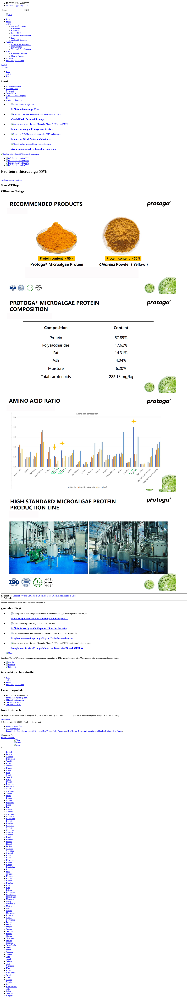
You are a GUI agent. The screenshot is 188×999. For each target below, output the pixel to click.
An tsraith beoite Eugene (21, 35)
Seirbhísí (9, 42)
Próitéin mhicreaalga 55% (25, 109)
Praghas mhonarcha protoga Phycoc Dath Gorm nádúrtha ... (43, 638)
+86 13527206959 (13, 705)
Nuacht (9, 51)
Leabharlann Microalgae (21, 44)
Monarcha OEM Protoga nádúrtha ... (31, 139)
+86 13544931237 (13, 702)
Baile (8, 19)
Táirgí (8, 24)
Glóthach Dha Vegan (113, 731)
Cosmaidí (15, 31)
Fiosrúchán (5, 720)
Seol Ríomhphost (8, 738)
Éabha (18, 743)
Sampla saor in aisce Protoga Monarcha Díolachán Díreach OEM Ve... (48, 648)
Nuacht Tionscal (17, 56)
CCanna (9, 58)
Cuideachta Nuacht (19, 54)
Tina (18, 740)
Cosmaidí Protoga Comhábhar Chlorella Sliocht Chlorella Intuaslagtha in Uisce (44, 596)
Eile (12, 38)
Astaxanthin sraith (18, 26)
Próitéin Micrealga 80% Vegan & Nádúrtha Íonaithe (39, 628)
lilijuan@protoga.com (15, 700)
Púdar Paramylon (59, 731)
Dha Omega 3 (73, 731)
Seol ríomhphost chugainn (11, 180)
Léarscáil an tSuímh (14, 726)
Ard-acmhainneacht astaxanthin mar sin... (33, 149)
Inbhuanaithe (16, 47)
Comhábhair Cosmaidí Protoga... (28, 119)
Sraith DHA (16, 33)
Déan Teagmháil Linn (15, 61)
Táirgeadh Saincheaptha (21, 49)
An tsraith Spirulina (19, 40)
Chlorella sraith (17, 28)
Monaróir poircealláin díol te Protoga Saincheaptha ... (39, 618)
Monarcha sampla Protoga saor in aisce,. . (33, 129)
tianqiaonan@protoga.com (16, 5)
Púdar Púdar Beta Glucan (16, 731)
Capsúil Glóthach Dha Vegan (39, 731)
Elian (18, 745)
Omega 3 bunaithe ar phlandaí (92, 731)
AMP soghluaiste (13, 729)
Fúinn (8, 21)
